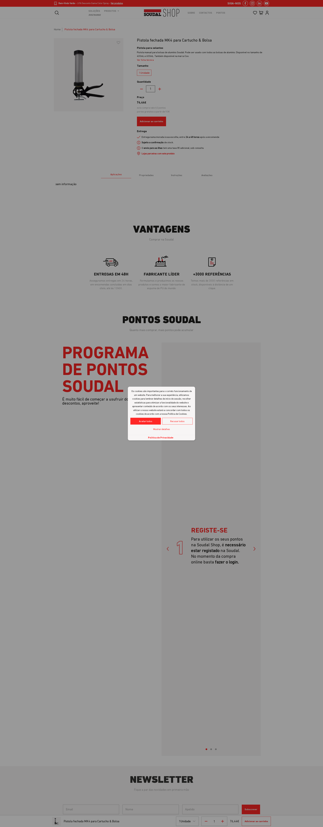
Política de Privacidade (160, 437)
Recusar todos (177, 421)
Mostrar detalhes (161, 429)
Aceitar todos (145, 421)
